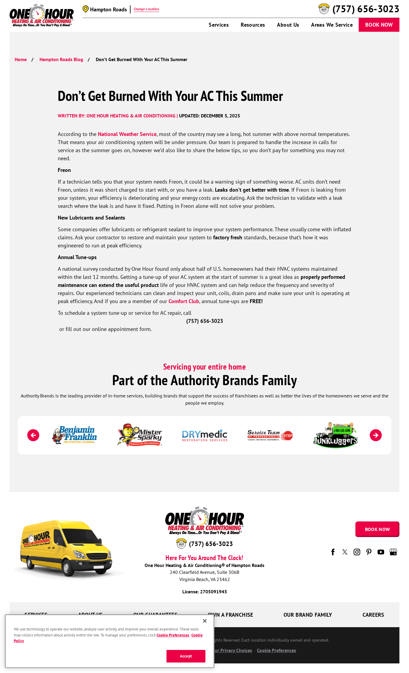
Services (219, 24)
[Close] (204, 620)
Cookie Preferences (173, 635)
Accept (186, 656)
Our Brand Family (308, 614)
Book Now (379, 24)
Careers (373, 614)
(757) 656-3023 (365, 9)
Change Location (146, 9)
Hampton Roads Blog (61, 59)
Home (21, 59)
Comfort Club (184, 301)
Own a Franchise (230, 614)
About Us (288, 24)
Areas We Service (332, 24)
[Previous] (33, 435)
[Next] (376, 435)
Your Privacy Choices (230, 650)
